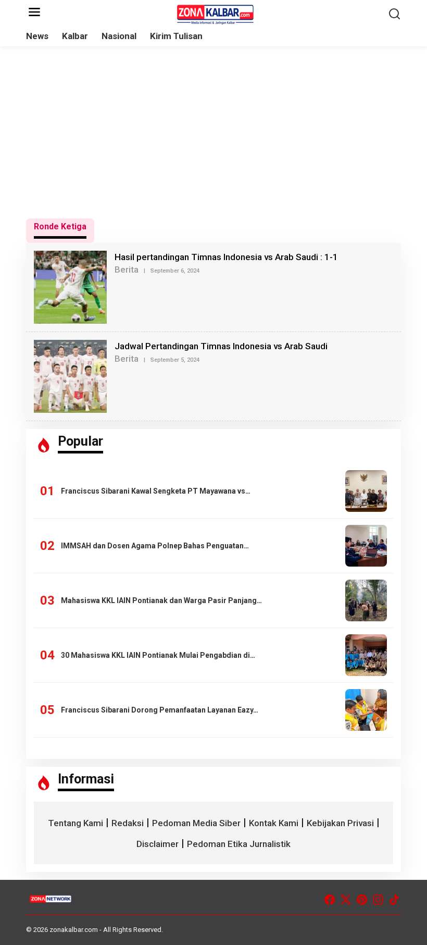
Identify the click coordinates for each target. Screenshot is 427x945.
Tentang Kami (75, 823)
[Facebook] (329, 900)
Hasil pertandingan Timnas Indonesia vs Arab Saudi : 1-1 (226, 257)
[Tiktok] (394, 900)
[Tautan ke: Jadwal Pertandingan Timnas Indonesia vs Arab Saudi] (70, 375)
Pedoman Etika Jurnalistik (239, 844)
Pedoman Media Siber (196, 823)
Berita (127, 269)
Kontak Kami (273, 823)
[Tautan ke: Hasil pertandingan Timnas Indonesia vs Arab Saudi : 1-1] (70, 286)
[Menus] (34, 13)
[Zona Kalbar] (216, 13)
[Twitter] (346, 900)
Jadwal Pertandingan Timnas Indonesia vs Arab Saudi (221, 346)
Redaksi (127, 823)
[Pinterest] (362, 900)
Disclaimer (157, 844)
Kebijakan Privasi (340, 823)
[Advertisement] (213, 132)
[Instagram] (378, 900)
